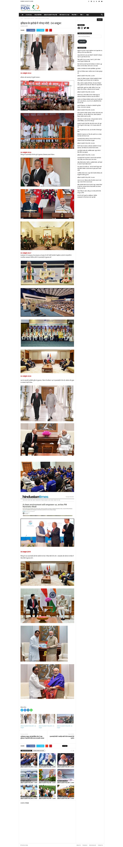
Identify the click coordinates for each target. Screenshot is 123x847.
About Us (79, 845)
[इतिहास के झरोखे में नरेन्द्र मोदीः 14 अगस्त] (47, 775)
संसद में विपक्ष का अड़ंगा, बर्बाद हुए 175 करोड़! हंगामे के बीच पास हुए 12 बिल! (89, 191)
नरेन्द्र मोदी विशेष (38, 14)
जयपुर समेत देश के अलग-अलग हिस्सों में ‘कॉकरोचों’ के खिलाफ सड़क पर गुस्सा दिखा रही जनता (89, 55)
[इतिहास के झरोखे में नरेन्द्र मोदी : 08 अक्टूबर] (65, 718)
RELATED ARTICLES (26, 750)
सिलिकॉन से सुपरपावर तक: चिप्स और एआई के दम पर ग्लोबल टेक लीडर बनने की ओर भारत (89, 135)
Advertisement (92, 845)
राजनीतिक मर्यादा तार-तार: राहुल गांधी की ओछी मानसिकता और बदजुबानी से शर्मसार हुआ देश (89, 173)
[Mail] (94, 1)
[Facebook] (89, 1)
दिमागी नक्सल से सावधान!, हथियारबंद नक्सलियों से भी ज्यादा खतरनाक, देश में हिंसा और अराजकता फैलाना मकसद (89, 146)
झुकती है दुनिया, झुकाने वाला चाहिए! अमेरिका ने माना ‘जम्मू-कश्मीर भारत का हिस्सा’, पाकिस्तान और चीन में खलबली (88, 88)
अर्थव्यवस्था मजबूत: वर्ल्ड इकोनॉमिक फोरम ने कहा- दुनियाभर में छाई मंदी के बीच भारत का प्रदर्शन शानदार (32, 737)
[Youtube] (102, 1)
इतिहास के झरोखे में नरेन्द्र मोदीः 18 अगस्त (65, 767)
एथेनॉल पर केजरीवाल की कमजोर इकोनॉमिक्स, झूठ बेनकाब (88, 68)
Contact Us (100, 845)
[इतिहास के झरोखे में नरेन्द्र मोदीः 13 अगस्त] (65, 775)
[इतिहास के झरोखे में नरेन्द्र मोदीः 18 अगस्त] (65, 759)
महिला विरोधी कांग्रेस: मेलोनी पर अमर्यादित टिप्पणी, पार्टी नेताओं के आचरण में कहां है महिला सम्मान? (89, 163)
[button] (102, 15)
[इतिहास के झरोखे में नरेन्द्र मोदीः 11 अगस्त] (47, 791)
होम (22, 14)
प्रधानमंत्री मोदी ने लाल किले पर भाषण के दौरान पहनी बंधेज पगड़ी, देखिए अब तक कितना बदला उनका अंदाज (89, 158)
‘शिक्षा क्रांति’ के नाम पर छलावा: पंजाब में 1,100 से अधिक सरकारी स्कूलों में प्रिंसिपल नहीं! (88, 60)
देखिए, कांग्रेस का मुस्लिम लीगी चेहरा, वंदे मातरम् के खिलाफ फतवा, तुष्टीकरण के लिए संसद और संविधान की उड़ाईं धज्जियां (89, 83)
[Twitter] (99, 1)
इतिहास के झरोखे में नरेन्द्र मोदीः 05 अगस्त (29, 798)
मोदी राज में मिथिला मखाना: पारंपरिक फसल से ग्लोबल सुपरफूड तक (89, 72)
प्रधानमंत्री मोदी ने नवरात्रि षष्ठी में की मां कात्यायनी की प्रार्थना (62, 737)
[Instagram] (91, 1)
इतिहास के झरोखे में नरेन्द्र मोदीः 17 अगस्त (29, 782)
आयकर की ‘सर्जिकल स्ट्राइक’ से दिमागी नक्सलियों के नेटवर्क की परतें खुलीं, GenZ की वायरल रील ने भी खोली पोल (89, 79)
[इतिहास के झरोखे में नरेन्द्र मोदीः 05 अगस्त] (29, 791)
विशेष (81, 14)
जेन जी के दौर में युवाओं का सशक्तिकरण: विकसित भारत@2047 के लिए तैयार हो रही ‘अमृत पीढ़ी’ (87, 196)
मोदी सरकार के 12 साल (64, 14)
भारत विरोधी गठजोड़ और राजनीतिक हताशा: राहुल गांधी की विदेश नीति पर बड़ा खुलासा (88, 151)
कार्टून (87, 14)
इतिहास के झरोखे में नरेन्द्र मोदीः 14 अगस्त (47, 782)
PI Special (29, 14)
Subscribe (82, 41)
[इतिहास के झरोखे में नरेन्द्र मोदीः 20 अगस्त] (47, 759)
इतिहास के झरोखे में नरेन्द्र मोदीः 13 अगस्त (65, 782)
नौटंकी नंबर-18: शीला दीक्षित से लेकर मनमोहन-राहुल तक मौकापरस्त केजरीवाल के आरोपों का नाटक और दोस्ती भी (88, 95)
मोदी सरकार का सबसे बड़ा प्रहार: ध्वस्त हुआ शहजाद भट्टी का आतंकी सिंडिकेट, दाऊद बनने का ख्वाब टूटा (89, 119)
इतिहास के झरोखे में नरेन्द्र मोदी (50, 14)
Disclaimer (85, 845)
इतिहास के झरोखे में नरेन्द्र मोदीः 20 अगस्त (47, 767)
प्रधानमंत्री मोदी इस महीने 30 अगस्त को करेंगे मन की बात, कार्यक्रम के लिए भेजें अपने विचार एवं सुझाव (89, 139)
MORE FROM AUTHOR (38, 750)
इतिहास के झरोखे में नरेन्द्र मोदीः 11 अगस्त (47, 798)
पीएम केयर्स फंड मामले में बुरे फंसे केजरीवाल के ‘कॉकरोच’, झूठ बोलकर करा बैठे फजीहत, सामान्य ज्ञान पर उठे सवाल (89, 64)
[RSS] (97, 1)
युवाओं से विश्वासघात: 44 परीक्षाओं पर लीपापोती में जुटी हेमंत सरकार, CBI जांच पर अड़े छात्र (89, 106)
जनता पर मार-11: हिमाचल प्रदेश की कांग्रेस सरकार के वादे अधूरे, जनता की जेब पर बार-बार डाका (89, 181)
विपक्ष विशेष (74, 14)
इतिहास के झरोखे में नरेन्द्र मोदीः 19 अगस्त (86, 110)
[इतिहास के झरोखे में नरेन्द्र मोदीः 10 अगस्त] (65, 791)
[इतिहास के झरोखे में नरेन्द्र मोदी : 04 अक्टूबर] (29, 718)
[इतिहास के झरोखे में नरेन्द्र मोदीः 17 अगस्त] (29, 775)
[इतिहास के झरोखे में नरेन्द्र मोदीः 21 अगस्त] (29, 759)
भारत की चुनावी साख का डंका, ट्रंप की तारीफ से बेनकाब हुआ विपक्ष (89, 130)
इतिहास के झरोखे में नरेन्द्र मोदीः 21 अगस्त (29, 767)
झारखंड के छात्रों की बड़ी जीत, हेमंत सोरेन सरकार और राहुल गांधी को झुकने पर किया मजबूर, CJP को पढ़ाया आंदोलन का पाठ (89, 125)
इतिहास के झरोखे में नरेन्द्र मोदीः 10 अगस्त (65, 798)
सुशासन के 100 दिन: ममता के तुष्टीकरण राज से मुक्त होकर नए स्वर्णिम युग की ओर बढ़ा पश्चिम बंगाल (89, 51)
